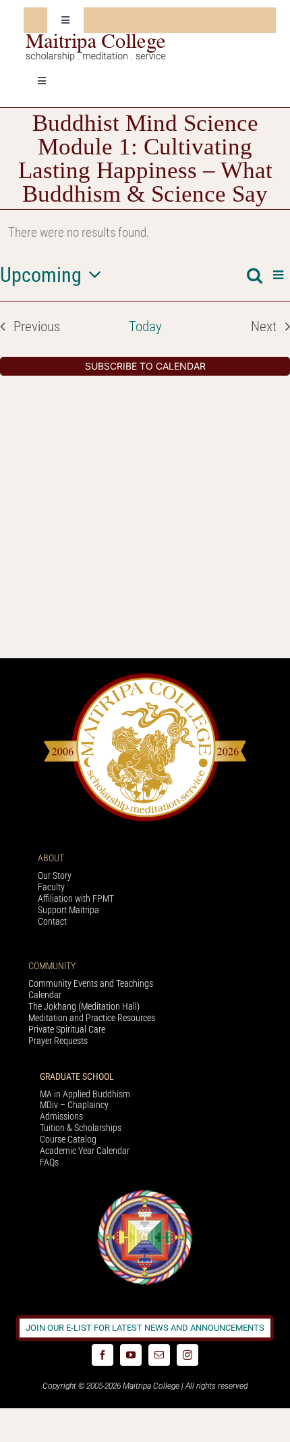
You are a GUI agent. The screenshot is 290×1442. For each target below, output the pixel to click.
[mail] (159, 1355)
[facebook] (102, 1355)
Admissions (61, 1116)
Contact (52, 921)
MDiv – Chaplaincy (74, 1104)
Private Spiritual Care (66, 1029)
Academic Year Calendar (84, 1150)
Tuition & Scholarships (80, 1127)
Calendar (44, 994)
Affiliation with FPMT (76, 898)
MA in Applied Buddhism (85, 1094)
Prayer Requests (58, 1040)
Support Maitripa (68, 909)
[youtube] (131, 1355)
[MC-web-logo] (97, 39)
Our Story (54, 875)
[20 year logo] (145, 677)
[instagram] (187, 1355)
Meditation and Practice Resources (91, 1017)
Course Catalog (68, 1139)
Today (145, 326)
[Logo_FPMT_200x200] (145, 1193)
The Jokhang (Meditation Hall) (84, 1006)
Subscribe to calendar (145, 366)
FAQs (49, 1162)
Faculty (51, 887)
